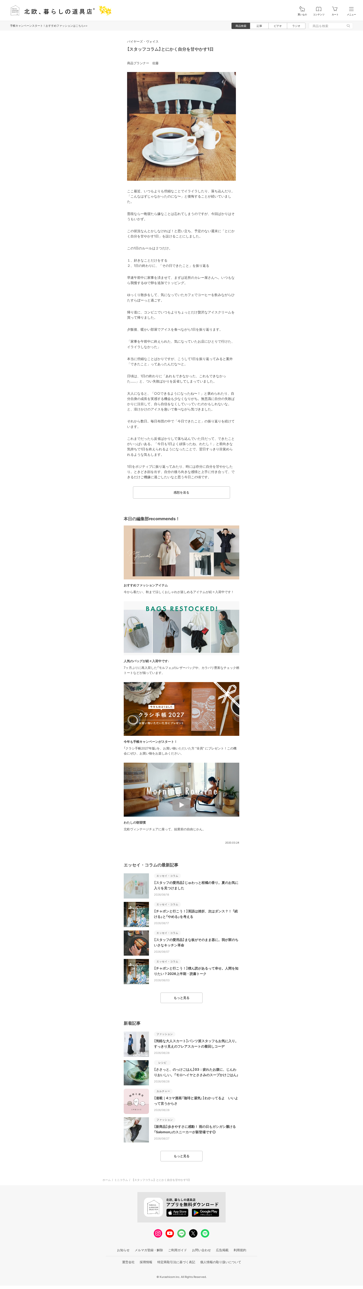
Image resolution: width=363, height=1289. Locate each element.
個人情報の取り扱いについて (220, 1262)
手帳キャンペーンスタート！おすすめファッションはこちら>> (49, 25)
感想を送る (181, 492)
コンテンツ (319, 14)
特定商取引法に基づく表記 (176, 1262)
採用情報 (146, 1262)
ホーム (107, 1180)
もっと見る (181, 998)
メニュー (351, 14)
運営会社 (128, 1262)
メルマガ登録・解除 (149, 1250)
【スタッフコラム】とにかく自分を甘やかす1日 (170, 49)
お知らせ (123, 1250)
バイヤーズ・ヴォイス (143, 41)
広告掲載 (222, 1250)
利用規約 (240, 1250)
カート (335, 14)
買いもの (302, 14)
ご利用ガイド (177, 1250)
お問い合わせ (201, 1250)
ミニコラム (121, 1180)
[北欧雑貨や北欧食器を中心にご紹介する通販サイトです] (59, 10)
